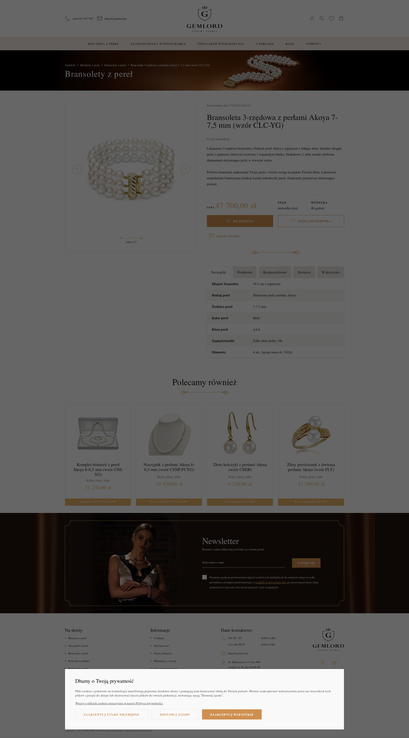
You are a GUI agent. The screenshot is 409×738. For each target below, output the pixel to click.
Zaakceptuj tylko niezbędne (111, 714)
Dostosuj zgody (175, 714)
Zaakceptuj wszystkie (232, 714)
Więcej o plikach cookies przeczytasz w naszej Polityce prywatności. (119, 703)
